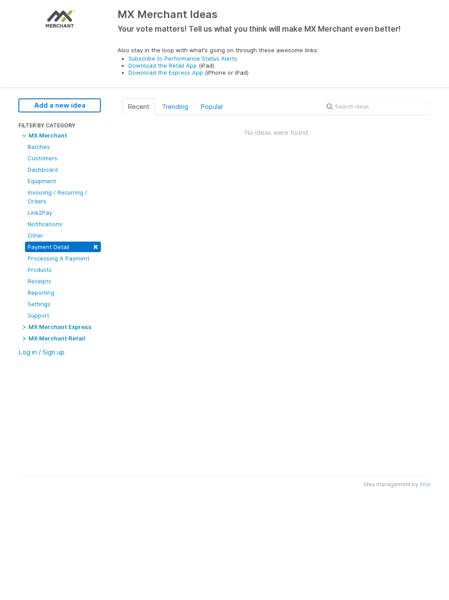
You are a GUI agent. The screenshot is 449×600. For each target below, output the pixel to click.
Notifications (45, 224)
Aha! (425, 484)
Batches (39, 146)
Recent (139, 106)
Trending (175, 106)
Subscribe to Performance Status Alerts (182, 58)
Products (40, 269)
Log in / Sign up (41, 352)
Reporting (41, 292)
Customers (42, 158)
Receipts (39, 281)
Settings (39, 303)
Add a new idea (60, 105)
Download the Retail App (162, 65)
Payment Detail (63, 246)
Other (35, 235)
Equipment (42, 180)
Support (38, 315)
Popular (211, 106)
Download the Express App (165, 72)
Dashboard (43, 169)
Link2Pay (40, 212)
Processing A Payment (58, 258)
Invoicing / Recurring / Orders (57, 197)
